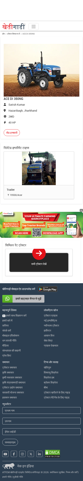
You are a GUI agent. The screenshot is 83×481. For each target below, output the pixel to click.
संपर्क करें (6, 330)
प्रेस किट (6, 355)
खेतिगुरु (47, 367)
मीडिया (5, 345)
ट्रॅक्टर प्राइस (50, 315)
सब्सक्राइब (10, 442)
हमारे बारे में (7, 320)
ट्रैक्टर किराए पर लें (13, 33)
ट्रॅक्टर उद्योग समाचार (12, 387)
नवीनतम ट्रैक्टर (51, 325)
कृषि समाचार (8, 372)
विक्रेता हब (49, 377)
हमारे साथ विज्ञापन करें (14, 315)
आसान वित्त (49, 335)
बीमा (46, 387)
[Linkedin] (39, 454)
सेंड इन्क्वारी (11, 132)
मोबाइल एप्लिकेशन (10, 335)
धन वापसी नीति (9, 340)
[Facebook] (14, 454)
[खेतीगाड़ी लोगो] (13, 26)
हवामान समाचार (9, 397)
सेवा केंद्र (48, 340)
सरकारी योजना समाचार (13, 392)
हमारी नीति (6, 476)
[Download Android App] (47, 289)
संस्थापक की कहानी (11, 350)
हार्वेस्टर (47, 330)
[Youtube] (5, 454)
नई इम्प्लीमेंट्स (50, 320)
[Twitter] (31, 454)
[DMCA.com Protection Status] (52, 453)
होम (3, 33)
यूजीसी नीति (18, 476)
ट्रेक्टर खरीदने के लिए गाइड (57, 392)
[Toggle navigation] (34, 26)
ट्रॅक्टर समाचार (9, 367)
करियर (5, 325)
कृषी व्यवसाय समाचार (12, 377)
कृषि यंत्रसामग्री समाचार (13, 382)
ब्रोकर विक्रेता (51, 382)
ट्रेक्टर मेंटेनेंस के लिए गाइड (56, 397)
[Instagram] (22, 454)
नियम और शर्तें (71, 472)
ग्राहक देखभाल (51, 345)
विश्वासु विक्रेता (51, 372)
